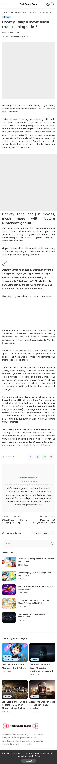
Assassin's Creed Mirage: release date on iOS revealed (42, 704)
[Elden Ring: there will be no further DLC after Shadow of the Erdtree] (15, 689)
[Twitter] (37, 457)
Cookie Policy (34, 756)
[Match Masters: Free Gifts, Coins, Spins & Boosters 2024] (9, 589)
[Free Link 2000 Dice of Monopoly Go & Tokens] (15, 652)
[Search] (52, 4)
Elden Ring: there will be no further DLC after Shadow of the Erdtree (14, 704)
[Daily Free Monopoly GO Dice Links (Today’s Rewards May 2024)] (9, 603)
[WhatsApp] (44, 457)
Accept (28, 761)
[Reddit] (51, 457)
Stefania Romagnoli (10, 32)
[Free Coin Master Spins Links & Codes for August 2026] (9, 562)
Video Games (10, 659)
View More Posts (28, 481)
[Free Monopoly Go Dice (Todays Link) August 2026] (9, 576)
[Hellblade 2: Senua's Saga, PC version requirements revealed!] (42, 652)
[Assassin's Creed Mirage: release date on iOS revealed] (42, 689)
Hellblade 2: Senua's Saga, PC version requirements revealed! (41, 667)
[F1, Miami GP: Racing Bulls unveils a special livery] (9, 617)
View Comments (43, 533)
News (6, 17)
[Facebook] (30, 457)
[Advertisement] (28, 70)
